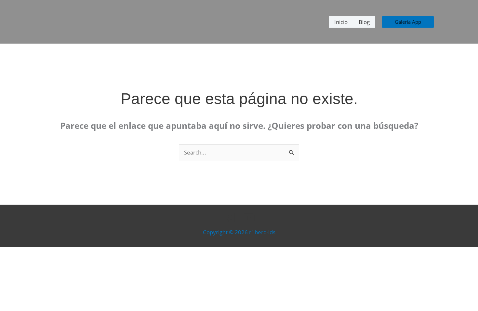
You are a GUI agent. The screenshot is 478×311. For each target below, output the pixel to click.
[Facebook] (229, 217)
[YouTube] (249, 217)
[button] (408, 22)
